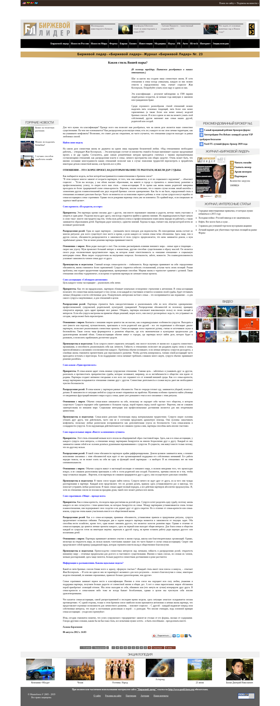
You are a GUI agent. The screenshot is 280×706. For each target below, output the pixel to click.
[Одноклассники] (182, 635)
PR (178, 43)
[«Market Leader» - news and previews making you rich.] (24, 3)
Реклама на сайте (113, 695)
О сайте (97, 695)
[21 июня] (200, 679)
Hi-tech (194, 43)
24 (141, 648)
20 (125, 648)
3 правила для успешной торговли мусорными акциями (225, 225)
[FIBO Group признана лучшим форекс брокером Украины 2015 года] (227, 342)
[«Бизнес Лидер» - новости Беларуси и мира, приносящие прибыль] (32, 3)
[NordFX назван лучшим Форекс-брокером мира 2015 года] (249, 342)
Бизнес (133, 43)
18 (117, 648)
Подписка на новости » (248, 3)
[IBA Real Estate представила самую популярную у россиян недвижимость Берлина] (206, 329)
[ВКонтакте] (174, 635)
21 (129, 648)
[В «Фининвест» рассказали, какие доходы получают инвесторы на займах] (249, 329)
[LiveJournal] (190, 635)
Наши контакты (161, 695)
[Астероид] (160, 676)
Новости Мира (99, 43)
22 (133, 648)
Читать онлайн (242, 162)
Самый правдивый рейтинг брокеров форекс (226, 130)
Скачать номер (242, 167)
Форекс (113, 43)
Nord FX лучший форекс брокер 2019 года (225, 144)
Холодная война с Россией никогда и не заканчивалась (224, 217)
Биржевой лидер (59, 43)
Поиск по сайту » (227, 3)
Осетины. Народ (120, 682)
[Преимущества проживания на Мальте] (206, 317)
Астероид (160, 679)
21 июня (200, 682)
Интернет (205, 43)
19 (121, 648)
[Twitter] (178, 635)
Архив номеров (243, 171)
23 (137, 648)
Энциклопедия (221, 43)
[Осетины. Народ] (120, 679)
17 (113, 648)
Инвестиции (145, 43)
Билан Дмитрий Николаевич (239, 682)
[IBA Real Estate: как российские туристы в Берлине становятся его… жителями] (227, 317)
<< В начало (86, 648)
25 (145, 648)
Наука (171, 43)
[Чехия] (80, 679)
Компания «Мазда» (40, 682)
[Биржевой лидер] (46, 36)
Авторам (145, 695)
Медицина (160, 43)
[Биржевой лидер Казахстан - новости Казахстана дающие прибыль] (36, 3)
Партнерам (240, 176)
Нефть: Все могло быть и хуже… (214, 221)
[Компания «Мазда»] (40, 679)
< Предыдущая (99, 648)
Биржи (123, 43)
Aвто (185, 43)
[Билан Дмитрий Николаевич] (239, 679)
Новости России (80, 43)
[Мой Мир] (186, 635)
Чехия (80, 682)
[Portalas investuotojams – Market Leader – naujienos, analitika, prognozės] (28, 3)
